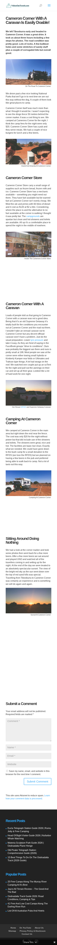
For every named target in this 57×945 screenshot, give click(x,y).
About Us (39, 928)
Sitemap (12, 931)
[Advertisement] (28, 278)
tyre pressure (37, 340)
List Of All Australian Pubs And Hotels (26, 911)
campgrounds (33, 216)
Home (13, 928)
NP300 (23, 407)
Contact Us (27, 934)
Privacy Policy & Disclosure (33, 931)
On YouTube (25, 928)
